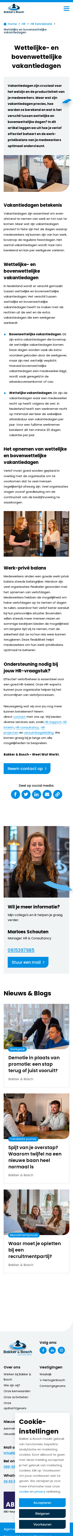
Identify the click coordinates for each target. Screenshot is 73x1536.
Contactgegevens (52, 1386)
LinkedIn (52, 1350)
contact (19, 717)
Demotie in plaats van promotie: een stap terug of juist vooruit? (34, 1064)
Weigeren (42, 1513)
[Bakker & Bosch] (22, 9)
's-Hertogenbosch (52, 1380)
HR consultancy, (27, 727)
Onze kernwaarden (17, 1391)
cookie (24, 1491)
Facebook (43, 1350)
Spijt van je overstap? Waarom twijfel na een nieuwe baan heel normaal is (34, 1157)
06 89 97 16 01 (14, 1481)
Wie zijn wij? (12, 1385)
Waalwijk (46, 1374)
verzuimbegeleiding (39, 732)
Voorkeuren (42, 1524)
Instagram (61, 1350)
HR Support (53, 722)
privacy (39, 1491)
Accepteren (42, 1503)
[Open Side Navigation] (66, 8)
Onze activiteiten (16, 1397)
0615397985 (21, 950)
